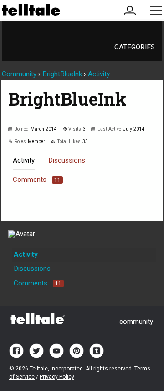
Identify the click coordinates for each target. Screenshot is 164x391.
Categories (134, 47)
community (136, 321)
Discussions (66, 160)
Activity (24, 160)
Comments (37, 179)
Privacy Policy (57, 377)
